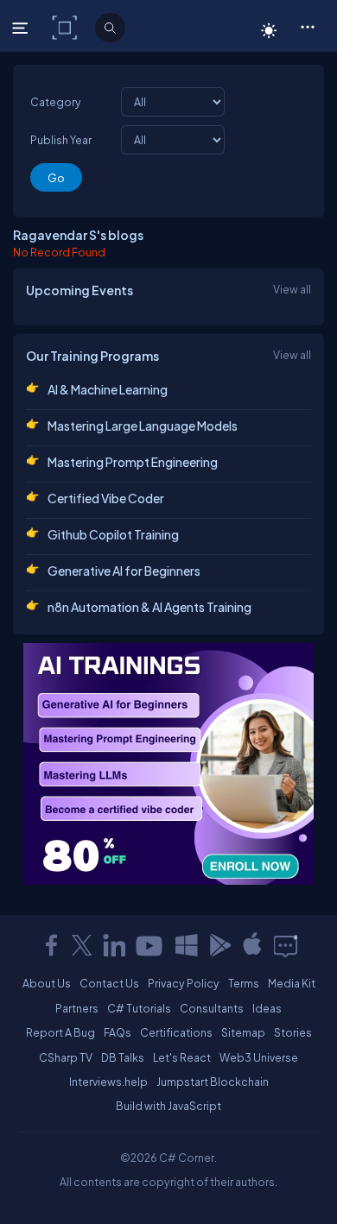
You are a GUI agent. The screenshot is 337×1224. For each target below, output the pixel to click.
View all (292, 289)
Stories (293, 1032)
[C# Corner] (66, 26)
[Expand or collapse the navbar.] (22, 27)
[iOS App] (252, 945)
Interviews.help (108, 1081)
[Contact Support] (285, 945)
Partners (77, 1008)
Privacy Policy (183, 983)
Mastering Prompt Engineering (133, 462)
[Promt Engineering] (168, 764)
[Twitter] (82, 945)
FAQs (117, 1032)
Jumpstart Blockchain (212, 1081)
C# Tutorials (139, 1008)
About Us (46, 983)
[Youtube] (150, 945)
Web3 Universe (258, 1057)
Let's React (182, 1057)
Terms (243, 983)
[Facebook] (51, 945)
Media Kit (291, 983)
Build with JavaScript (168, 1106)
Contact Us (109, 983)
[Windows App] (186, 945)
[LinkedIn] (114, 945)
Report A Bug (60, 1032)
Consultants (212, 1008)
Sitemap (243, 1032)
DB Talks (122, 1057)
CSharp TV (65, 1057)
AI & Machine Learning (108, 389)
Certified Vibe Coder (106, 498)
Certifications (176, 1032)
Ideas (267, 1008)
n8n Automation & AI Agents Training (149, 607)
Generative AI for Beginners (124, 570)
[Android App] (219, 945)
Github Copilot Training (113, 534)
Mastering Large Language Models (143, 425)
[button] (307, 26)
